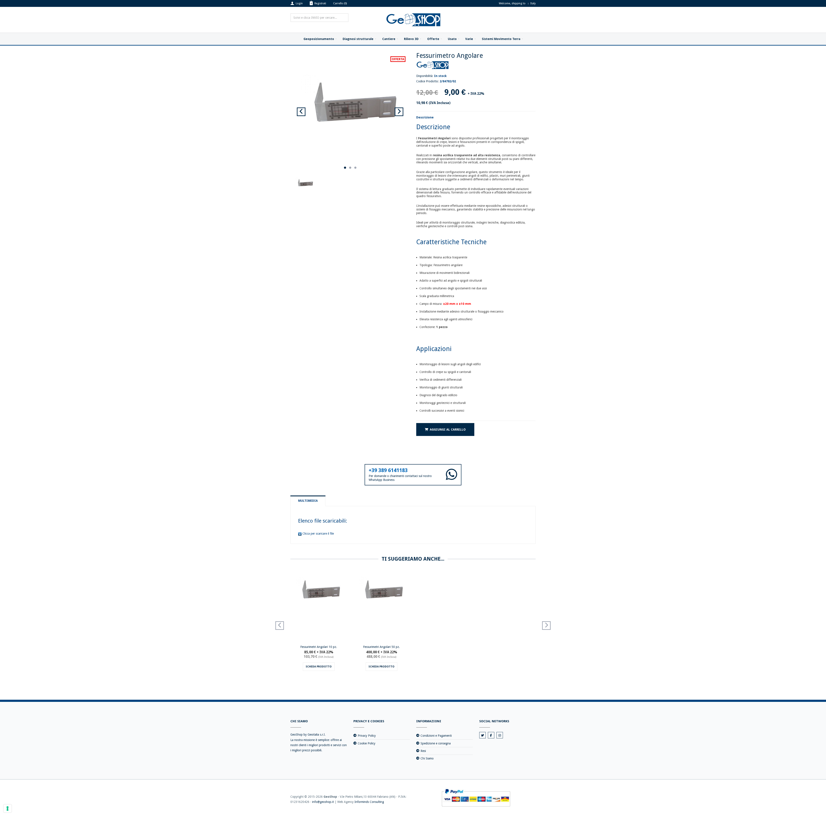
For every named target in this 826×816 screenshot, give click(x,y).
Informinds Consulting (369, 802)
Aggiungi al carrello (448, 429)
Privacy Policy (367, 735)
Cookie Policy (366, 743)
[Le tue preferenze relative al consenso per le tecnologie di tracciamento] (7, 808)
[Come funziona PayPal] (476, 797)
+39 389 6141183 (388, 470)
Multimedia (308, 500)
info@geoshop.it (323, 802)
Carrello (340, 3)
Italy (533, 3)
